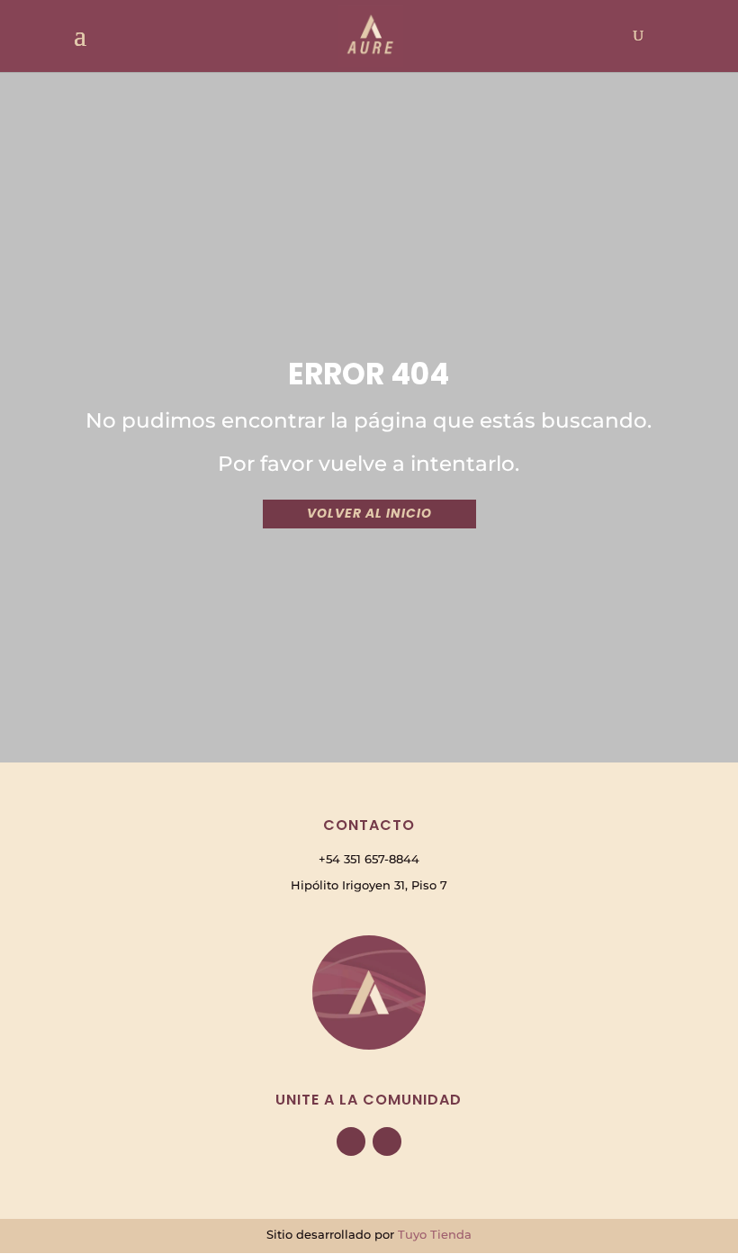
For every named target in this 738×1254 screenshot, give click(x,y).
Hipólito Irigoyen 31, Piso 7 (369, 885)
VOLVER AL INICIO (369, 513)
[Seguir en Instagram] (387, 1141)
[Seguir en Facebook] (351, 1141)
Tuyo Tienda (435, 1234)
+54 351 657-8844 (369, 859)
